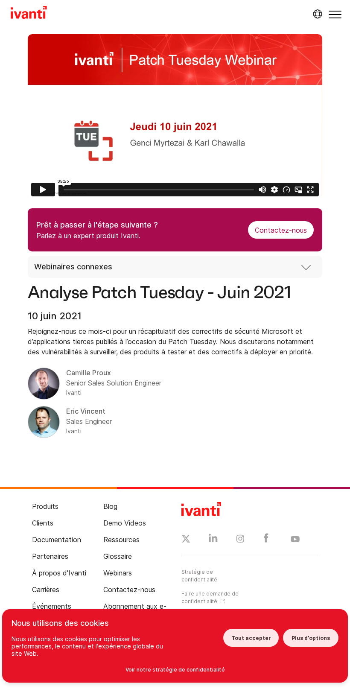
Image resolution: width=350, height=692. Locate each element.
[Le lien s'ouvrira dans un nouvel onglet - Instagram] (240, 540)
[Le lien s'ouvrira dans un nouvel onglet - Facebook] (266, 540)
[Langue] (316, 14)
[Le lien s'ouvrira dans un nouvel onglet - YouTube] (295, 539)
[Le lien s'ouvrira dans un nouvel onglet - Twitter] (185, 540)
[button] (335, 14)
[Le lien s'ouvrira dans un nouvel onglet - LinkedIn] (213, 540)
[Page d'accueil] (29, 13)
